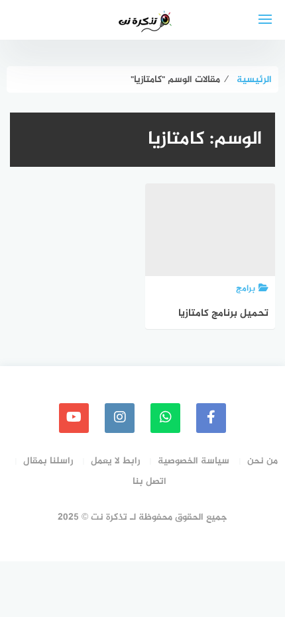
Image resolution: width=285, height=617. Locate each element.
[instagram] (120, 418)
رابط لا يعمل (115, 461)
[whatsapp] (165, 418)
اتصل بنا (149, 481)
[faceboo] (211, 418)
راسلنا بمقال (48, 461)
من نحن (262, 461)
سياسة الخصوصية (193, 461)
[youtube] (74, 418)
